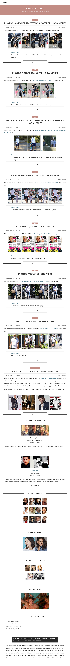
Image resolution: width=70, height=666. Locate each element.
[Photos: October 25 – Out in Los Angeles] (27, 110)
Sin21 (52, 638)
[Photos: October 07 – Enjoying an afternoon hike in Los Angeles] (27, 165)
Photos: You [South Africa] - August (35, 226)
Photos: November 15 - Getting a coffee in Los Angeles (35, 23)
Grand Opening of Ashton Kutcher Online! (35, 371)
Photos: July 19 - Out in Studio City (35, 321)
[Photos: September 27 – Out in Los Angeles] (27, 216)
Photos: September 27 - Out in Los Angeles (35, 175)
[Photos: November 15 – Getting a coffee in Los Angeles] (27, 62)
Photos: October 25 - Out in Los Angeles (35, 73)
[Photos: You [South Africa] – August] (27, 263)
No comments (62, 27)
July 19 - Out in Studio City (18, 355)
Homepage (37, 641)
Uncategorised (35, 368)
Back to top (26, 641)
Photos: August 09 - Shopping (35, 274)
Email (19, 626)
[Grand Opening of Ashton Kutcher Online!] (27, 414)
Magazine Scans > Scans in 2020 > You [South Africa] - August (29, 258)
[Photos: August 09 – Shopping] (27, 311)
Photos (35, 20)
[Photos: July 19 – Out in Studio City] (27, 360)
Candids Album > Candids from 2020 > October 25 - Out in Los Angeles (32, 105)
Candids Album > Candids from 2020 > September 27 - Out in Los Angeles (33, 210)
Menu (5, 2)
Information (35, 450)
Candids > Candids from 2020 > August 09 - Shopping (27, 306)
